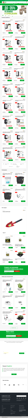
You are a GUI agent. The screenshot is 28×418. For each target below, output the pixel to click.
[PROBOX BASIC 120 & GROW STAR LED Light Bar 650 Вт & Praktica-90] (8, 138)
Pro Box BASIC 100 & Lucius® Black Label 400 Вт (7, 100)
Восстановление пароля (12, 407)
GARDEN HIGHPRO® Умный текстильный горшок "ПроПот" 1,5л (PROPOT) (19, 174)
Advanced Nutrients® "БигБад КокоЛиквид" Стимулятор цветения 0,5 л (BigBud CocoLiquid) (8, 260)
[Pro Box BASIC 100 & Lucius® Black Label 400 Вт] (8, 106)
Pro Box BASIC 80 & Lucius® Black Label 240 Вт (19, 53)
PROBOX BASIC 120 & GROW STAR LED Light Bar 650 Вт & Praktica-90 (8, 132)
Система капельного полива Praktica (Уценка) (20, 259)
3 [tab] (11, 16)
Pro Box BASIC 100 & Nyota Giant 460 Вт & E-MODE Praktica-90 (8, 84)
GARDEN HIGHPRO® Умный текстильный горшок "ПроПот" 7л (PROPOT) (7, 190)
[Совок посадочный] (14, 223)
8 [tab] (16, 16)
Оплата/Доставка (4, 408)
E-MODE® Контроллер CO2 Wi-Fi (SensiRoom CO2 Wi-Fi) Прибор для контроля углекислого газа (7, 312)
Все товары (25, 170)
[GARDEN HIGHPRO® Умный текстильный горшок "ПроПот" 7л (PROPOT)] (8, 196)
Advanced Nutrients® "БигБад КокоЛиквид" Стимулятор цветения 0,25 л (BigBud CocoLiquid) (19, 245)
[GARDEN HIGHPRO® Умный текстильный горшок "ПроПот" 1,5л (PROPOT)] (20, 180)
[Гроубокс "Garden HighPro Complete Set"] (8, 43)
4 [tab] (12, 16)
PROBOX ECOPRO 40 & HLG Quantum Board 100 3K (19, 69)
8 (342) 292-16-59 (6, 399)
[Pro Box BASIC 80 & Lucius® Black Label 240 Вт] (20, 59)
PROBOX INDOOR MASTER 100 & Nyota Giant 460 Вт (20, 100)
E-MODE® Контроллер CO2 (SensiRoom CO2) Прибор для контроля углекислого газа (20, 190)
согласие (7, 272)
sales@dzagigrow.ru (19, 400)
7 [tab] (15, 16)
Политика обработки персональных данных (21, 405)
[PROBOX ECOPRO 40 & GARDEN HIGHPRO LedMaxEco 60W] (8, 27)
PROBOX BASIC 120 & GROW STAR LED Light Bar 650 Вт (20, 132)
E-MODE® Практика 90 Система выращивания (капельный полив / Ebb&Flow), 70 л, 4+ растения (19, 281)
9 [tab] (17, 16)
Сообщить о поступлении (10, 32)
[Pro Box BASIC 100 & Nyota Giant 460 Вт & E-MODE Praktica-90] (8, 91)
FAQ (2, 412)
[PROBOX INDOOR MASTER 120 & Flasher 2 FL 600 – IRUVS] (8, 122)
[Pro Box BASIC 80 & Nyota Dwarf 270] (7, 74)
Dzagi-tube (12, 410)
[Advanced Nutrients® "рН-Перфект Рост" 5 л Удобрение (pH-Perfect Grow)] (8, 239)
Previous (2, 8)
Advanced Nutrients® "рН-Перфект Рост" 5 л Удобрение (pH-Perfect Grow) (7, 244)
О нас (2, 405)
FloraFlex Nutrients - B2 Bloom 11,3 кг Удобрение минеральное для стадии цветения (7, 174)
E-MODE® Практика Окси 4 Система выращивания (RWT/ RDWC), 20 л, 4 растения (19, 297)
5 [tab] (13, 16)
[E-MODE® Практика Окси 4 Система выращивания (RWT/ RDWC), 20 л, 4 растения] (20, 303)
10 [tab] (18, 16)
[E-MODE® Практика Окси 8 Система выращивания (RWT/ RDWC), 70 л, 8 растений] (8, 303)
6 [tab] (14, 16)
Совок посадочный (6, 211)
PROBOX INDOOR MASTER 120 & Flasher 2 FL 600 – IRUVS (7, 116)
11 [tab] (19, 16)
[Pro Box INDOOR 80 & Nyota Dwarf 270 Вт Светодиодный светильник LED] (20, 43)
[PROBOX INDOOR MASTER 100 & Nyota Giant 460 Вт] (20, 106)
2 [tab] (10, 16)
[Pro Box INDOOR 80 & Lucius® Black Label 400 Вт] (20, 27)
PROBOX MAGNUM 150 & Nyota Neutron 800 (20, 148)
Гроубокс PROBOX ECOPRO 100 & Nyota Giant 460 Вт (19, 84)
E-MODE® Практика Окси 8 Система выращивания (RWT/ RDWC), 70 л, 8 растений (7, 297)
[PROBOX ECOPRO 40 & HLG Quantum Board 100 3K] (19, 75)
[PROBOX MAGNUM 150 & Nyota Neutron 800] (20, 154)
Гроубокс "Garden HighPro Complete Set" (7, 37)
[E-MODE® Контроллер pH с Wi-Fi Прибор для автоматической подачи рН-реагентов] (8, 287)
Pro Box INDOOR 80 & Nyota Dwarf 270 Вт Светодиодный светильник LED (20, 37)
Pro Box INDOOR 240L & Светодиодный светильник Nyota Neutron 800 (20, 116)
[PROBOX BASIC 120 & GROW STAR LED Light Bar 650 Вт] (20, 138)
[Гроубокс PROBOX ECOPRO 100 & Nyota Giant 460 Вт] (20, 91)
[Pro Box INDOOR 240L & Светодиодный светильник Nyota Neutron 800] (20, 122)
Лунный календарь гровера (13, 413)
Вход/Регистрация (13, 405)
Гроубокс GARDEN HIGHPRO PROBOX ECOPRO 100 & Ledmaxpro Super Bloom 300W (8, 148)
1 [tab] (9, 16)
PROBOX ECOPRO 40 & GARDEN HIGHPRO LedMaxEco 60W (7, 21)
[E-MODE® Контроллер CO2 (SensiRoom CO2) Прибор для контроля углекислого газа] (20, 196)
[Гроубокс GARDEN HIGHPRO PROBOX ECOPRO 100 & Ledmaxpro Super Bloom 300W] (8, 155)
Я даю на (9, 272)
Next (25, 8)
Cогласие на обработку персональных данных (21, 408)
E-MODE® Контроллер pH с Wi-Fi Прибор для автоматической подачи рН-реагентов (7, 281)
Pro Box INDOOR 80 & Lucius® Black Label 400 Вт (19, 21)
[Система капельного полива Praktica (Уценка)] (20, 254)
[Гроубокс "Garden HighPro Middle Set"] (7, 59)
